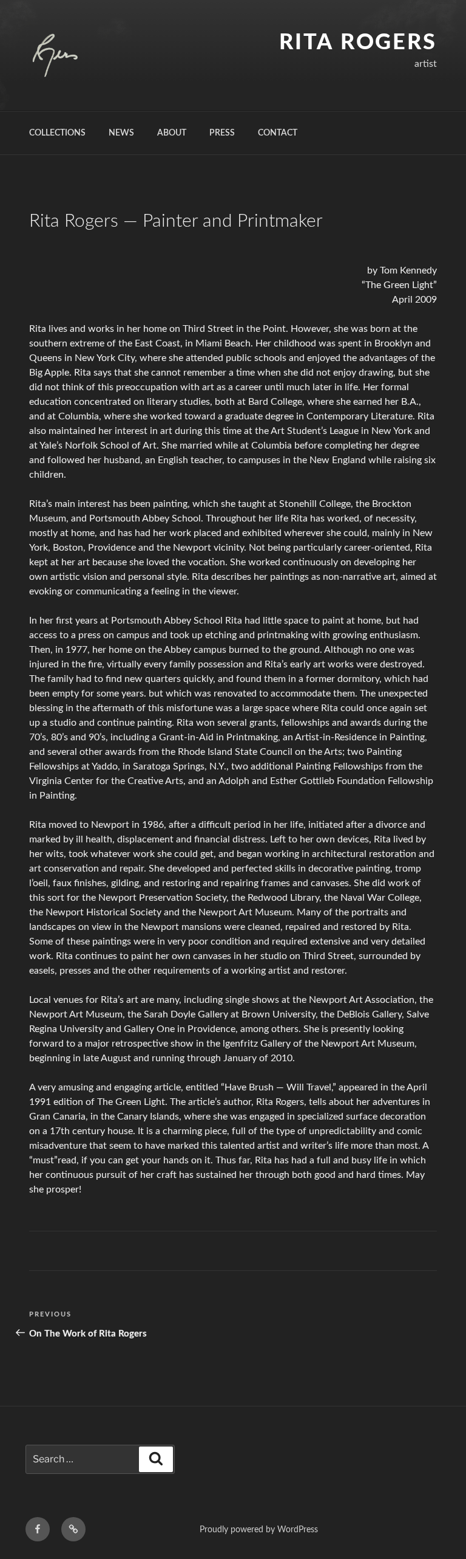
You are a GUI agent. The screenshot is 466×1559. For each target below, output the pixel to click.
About (171, 133)
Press (222, 133)
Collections (57, 133)
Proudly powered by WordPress (259, 1530)
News (121, 133)
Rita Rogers (358, 42)
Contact (277, 133)
